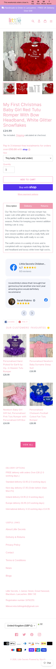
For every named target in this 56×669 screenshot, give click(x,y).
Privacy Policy (13, 545)
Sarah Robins (24, 300)
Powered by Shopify (37, 659)
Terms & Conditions (16, 560)
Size (5, 153)
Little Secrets (23, 659)
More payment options (28, 194)
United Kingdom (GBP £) (19, 625)
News (9, 568)
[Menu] (51, 21)
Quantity (7, 164)
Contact (10, 552)
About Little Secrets (16, 529)
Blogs (9, 576)
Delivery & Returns (15, 537)
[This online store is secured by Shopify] (44, 626)
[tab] (11, 206)
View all (28, 444)
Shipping (20, 135)
